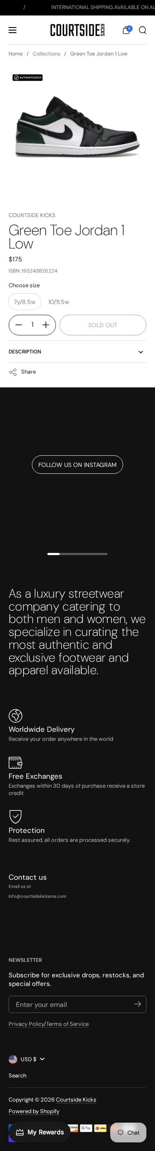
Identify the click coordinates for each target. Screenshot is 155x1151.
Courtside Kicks (32, 215)
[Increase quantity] (49, 325)
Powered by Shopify (34, 1111)
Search (17, 1075)
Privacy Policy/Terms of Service (49, 1024)
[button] (126, 30)
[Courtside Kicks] (77, 30)
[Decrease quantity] (15, 325)
